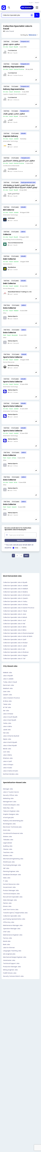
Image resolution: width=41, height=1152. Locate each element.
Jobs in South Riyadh (10, 717)
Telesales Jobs (8, 840)
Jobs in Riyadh (8, 676)
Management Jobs (9, 802)
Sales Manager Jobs (10, 900)
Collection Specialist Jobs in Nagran (15, 655)
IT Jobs (5, 881)
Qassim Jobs (7, 695)
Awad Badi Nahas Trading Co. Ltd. (20, 292)
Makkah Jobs (7, 673)
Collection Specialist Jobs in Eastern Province (18, 608)
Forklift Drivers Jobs (9, 973)
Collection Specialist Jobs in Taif (14, 659)
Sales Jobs (6, 878)
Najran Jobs (7, 739)
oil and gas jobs (8, 817)
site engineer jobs (9, 954)
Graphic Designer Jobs (11, 814)
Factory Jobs (7, 938)
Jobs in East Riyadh (9, 720)
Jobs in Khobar (8, 714)
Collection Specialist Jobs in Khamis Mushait (18, 633)
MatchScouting (13, 365)
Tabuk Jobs (7, 704)
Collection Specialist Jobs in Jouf (14, 620)
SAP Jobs (6, 868)
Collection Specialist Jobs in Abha (14, 627)
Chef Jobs (6, 932)
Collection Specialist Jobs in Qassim (15, 598)
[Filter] (32, 15)
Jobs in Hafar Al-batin (10, 771)
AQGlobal (11, 218)
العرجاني (10, 120)
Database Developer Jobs (12, 875)
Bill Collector (8, 210)
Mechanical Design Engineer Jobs (14, 957)
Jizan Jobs (6, 691)
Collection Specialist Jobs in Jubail (15, 646)
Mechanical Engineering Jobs (13, 859)
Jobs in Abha (7, 726)
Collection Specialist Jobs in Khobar (15, 643)
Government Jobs (9, 887)
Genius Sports (13, 316)
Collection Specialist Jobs (12, 916)
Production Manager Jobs (12, 967)
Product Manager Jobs (11, 890)
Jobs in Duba (7, 768)
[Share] (36, 57)
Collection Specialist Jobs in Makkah (15, 589)
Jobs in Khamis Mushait (11, 736)
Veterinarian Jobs (9, 960)
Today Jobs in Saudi (10, 682)
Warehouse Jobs (9, 862)
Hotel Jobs (6, 830)
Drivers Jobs (7, 906)
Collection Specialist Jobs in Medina (15, 592)
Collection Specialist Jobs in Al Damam (16, 595)
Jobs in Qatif (7, 761)
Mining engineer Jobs (10, 970)
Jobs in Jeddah (8, 679)
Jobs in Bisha (7, 755)
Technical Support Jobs (11, 963)
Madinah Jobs (8, 688)
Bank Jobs (6, 944)
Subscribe (20, 540)
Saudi (37, 2)
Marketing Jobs (8, 798)
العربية (31, 2)
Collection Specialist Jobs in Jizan (14, 614)
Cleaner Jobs (7, 849)
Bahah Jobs (7, 749)
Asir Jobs (6, 711)
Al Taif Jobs (7, 707)
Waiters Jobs (7, 837)
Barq (9, 144)
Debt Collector (9, 259)
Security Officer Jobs (10, 795)
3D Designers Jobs (9, 824)
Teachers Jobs (8, 852)
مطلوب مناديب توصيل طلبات (14, 114)
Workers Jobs (7, 856)
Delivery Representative (13, 66)
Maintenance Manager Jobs (12, 925)
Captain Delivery (10, 136)
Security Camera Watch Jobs (13, 976)
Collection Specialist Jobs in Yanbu (15, 601)
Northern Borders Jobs (10, 774)
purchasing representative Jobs (14, 919)
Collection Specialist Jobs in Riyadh (15, 582)
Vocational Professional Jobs (13, 833)
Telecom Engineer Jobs (11, 811)
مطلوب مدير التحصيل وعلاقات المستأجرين (19, 160)
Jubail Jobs (7, 730)
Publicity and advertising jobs (13, 821)
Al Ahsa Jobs (7, 701)
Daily (16, 548)
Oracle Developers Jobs (11, 805)
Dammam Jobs (8, 685)
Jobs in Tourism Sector (11, 792)
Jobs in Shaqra (8, 765)
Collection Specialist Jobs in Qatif (14, 639)
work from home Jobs (10, 910)
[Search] (37, 15)
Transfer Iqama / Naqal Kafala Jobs (15, 913)
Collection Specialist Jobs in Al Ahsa (15, 605)
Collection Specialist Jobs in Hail (14, 624)
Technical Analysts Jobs (11, 894)
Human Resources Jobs (11, 884)
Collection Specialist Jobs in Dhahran (16, 652)
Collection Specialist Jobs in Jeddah (15, 586)
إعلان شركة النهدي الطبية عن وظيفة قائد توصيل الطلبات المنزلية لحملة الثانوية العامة (20, 186)
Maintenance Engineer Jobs (12, 935)
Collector (7, 234)
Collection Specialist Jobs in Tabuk (15, 611)
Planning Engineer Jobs (11, 871)
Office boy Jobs (8, 922)
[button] (9, 7)
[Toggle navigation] (37, 7)
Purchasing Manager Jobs (12, 865)
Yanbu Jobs (7, 723)
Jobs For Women (9, 948)
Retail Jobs (6, 941)
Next (26, 556)
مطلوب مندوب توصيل (11, 44)
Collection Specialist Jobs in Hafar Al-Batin (17, 636)
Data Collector (9, 308)
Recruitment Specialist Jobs (12, 897)
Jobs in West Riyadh (10, 746)
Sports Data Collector (12, 357)
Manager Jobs (8, 789)
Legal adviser (7, 843)
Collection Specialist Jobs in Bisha (14, 630)
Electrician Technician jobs (12, 827)
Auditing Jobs (7, 846)
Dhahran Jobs (8, 758)
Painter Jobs (7, 903)
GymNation (12, 267)
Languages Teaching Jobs (12, 951)
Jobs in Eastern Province (11, 698)
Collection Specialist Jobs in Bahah (15, 617)
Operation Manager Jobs (11, 929)
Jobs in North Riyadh (10, 742)
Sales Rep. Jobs (8, 808)
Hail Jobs (6, 733)
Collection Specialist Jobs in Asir (14, 649)
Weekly (24, 548)
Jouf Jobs (6, 752)
